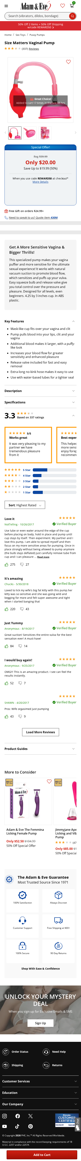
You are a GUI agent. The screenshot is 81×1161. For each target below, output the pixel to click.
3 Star (27, 481)
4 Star (27, 476)
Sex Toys (20, 34)
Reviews (34, 49)
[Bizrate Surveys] (73, 1125)
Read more (43, 557)
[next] (74, 133)
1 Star (27, 492)
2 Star (27, 487)
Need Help (58, 1051)
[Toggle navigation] (6, 5)
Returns (56, 1065)
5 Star (27, 470)
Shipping (17, 1065)
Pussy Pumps (37, 34)
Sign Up (40, 1023)
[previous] (6, 133)
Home (8, 34)
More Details (40, 182)
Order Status (19, 1051)
